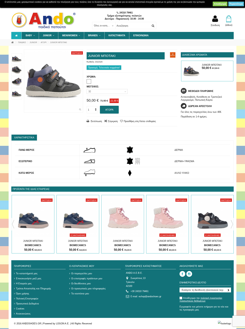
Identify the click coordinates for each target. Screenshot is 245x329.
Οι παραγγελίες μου (81, 273)
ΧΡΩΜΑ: (92, 76)
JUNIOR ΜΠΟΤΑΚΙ (212, 65)
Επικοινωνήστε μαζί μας (28, 278)
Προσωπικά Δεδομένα (27, 303)
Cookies (20, 308)
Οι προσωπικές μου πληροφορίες (88, 288)
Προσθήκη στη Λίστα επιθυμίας (140, 121)
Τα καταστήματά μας (26, 273)
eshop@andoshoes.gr (150, 296)
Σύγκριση (113, 121)
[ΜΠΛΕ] (89, 81)
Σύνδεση (215, 25)
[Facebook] (182, 274)
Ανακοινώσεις (23, 313)
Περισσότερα (236, 4)
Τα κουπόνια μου (80, 293)
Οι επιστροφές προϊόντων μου (86, 278)
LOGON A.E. (62, 323)
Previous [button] (13, 224)
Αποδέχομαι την (201, 299)
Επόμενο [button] (81, 81)
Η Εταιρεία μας (24, 283)
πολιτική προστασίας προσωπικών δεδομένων (201, 299)
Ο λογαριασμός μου (81, 266)
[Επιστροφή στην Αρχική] (12, 42)
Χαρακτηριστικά (24, 137)
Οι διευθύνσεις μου (81, 283)
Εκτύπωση (96, 121)
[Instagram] (189, 274)
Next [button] (232, 224)
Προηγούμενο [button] (26, 81)
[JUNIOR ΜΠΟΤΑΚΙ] (53, 81)
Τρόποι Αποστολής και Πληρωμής (33, 288)
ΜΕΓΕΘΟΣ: (93, 86)
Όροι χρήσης (22, 293)
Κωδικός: (91, 62)
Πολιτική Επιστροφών (27, 298)
